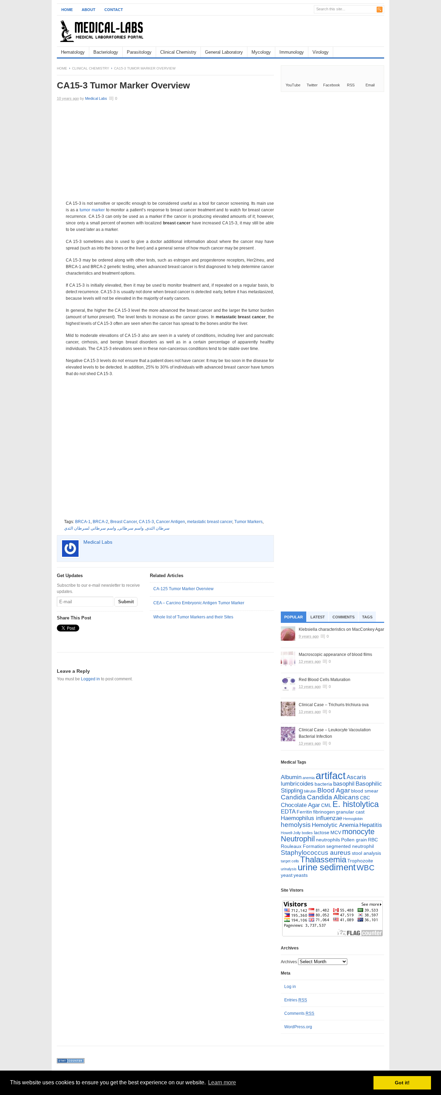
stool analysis (366, 853)
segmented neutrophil (350, 846)
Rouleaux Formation (303, 846)
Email (370, 85)
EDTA (288, 811)
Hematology (73, 52)
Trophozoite (360, 860)
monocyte (358, 831)
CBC (365, 797)
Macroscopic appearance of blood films (335, 654)
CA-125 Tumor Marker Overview (183, 588)
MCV (335, 832)
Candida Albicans (333, 797)
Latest (317, 617)
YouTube (293, 85)
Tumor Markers (248, 521)
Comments (343, 617)
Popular (293, 617)
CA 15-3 (146, 521)
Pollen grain (354, 839)
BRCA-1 (83, 521)
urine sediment (327, 867)
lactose (321, 832)
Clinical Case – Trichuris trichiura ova (334, 704)
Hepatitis (370, 825)
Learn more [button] (222, 1082)
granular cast (350, 812)
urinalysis (289, 869)
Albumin (291, 777)
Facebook (331, 85)
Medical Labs (96, 98)
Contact (113, 10)
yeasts (301, 875)
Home (67, 10)
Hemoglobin (353, 819)
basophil (344, 783)
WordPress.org (298, 1026)
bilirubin (310, 791)
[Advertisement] (303, 31)
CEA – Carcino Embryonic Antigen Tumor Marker (198, 602)
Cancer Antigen (170, 521)
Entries (295, 1000)
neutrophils (328, 839)
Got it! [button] (402, 1082)
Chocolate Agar (300, 805)
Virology (320, 52)
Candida (293, 797)
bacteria (323, 784)
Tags (367, 617)
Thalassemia (323, 859)
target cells (290, 861)
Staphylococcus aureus (316, 852)
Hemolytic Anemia (335, 825)
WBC (366, 867)
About (88, 10)
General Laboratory (224, 52)
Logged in (90, 679)
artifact (331, 775)
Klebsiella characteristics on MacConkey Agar (341, 629)
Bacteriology (105, 52)
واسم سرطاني (131, 528)
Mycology (261, 52)
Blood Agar (333, 790)
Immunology (291, 52)
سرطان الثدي (158, 528)
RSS (351, 85)
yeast (287, 875)
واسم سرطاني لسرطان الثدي (90, 528)
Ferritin (304, 812)
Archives (289, 961)
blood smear (364, 791)
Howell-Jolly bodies (297, 833)
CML (326, 805)
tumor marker (92, 210)
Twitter (312, 85)
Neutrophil (298, 838)
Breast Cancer (123, 521)
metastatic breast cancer (209, 521)
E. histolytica (355, 804)
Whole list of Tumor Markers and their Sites (193, 617)
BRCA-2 (100, 521)
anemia (308, 778)
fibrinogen (324, 812)
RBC (373, 839)
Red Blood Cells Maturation (324, 679)
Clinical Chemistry (178, 52)
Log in (290, 986)
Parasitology (139, 52)
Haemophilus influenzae (311, 818)
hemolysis (296, 824)
